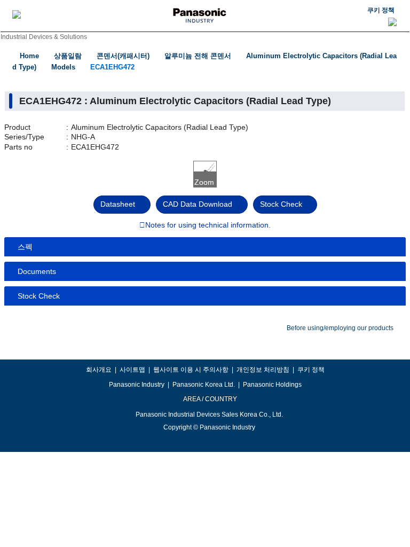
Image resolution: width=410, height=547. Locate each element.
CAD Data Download (197, 204)
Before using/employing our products (340, 328)
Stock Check (281, 204)
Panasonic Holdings (272, 384)
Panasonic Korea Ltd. (203, 384)
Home (29, 56)
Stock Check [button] (39, 296)
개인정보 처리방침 (262, 369)
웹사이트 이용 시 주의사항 (190, 369)
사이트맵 (132, 369)
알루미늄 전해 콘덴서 (197, 56)
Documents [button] (37, 271)
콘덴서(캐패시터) (123, 56)
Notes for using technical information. (208, 225)
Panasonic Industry (136, 384)
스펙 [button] (25, 247)
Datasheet (117, 204)
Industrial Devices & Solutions (44, 37)
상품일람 (68, 56)
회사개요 (99, 369)
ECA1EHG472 (112, 67)
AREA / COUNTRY (209, 399)
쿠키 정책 (381, 10)
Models (63, 67)
